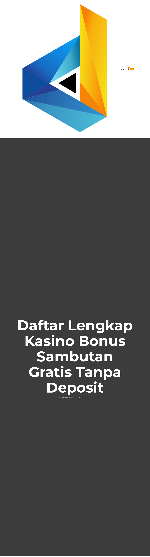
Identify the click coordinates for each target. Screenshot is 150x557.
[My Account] (120, 68)
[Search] (124, 68)
